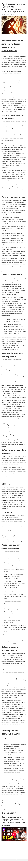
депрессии (7, 109)
